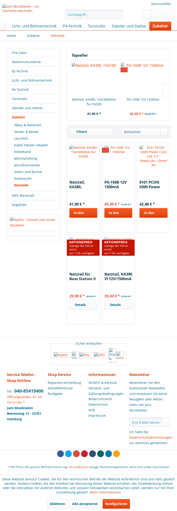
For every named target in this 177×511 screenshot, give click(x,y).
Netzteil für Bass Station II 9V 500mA (82, 276)
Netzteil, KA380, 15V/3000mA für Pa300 (94, 101)
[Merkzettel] (147, 14)
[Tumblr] (92, 453)
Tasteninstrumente (26, 62)
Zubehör (18, 117)
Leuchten (21, 138)
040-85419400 (29, 391)
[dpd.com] (101, 355)
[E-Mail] (116, 453)
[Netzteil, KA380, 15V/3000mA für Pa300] (94, 79)
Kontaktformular (60, 388)
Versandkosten (78, 467)
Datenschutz (98, 404)
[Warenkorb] (169, 14)
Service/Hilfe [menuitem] (160, 4)
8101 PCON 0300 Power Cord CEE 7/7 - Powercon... (151, 184)
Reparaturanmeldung (64, 382)
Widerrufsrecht (100, 399)
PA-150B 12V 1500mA (143, 99)
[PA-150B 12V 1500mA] (143, 79)
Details (80, 304)
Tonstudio (19, 99)
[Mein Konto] (158, 14)
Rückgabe (55, 393)
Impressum (97, 415)
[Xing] (100, 453)
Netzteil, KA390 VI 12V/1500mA (118, 276)
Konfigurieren (116, 504)
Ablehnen (57, 504)
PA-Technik (20, 89)
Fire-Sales (19, 52)
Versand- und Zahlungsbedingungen (106, 391)
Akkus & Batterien (27, 125)
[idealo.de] (120, 355)
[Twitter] (68, 453)
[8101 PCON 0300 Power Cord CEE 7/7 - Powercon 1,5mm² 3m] (153, 159)
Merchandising (25, 158)
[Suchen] (118, 14)
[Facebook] (60, 453)
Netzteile (21, 185)
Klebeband (22, 152)
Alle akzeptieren (85, 504)
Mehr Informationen (105, 492)
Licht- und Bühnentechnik (32, 80)
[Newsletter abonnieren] (166, 422)
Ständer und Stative (27, 108)
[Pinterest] (84, 453)
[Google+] (76, 453)
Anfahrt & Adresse (102, 382)
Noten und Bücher (28, 172)
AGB (91, 410)
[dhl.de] (86, 355)
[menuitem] (94, 14)
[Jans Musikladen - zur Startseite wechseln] (26, 11)
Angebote (19, 205)
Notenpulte (23, 178)
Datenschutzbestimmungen (150, 437)
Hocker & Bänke (26, 131)
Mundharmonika (27, 165)
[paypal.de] (62, 355)
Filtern (81, 131)
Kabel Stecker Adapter (31, 145)
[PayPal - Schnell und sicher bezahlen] (33, 222)
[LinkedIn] (108, 453)
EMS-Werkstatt (23, 195)
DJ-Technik (20, 71)
